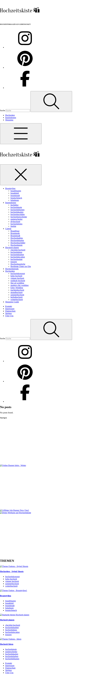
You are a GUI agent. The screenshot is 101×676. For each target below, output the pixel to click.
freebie (13, 226)
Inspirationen (10, 117)
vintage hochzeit (17, 278)
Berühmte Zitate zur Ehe (21, 266)
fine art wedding (17, 283)
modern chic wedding (20, 285)
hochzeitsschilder (18, 214)
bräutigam (15, 200)
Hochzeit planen (12, 247)
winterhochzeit (17, 299)
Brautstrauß (15, 236)
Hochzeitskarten (17, 240)
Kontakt (8, 306)
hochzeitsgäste (16, 259)
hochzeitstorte (16, 207)
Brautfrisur (15, 231)
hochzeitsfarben (11, 656)
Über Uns (9, 316)
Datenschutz (10, 311)
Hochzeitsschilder (18, 243)
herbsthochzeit (16, 297)
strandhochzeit (16, 292)
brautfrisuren (16, 191)
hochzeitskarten (17, 212)
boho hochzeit (16, 276)
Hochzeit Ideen (6, 644)
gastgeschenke (16, 219)
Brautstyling (10, 188)
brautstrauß (15, 195)
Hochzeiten (10, 115)
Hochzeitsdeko (17, 238)
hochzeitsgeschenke (19, 217)
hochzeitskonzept (18, 273)
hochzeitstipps (16, 252)
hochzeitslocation (18, 257)
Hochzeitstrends (12, 269)
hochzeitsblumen (17, 210)
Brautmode (15, 233)
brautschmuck (16, 198)
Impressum (9, 309)
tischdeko (14, 205)
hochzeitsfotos (16, 224)
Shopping (9, 120)
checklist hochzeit (18, 250)
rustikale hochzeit (18, 280)
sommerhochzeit (17, 295)
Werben (8, 313)
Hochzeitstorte (16, 245)
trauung (14, 262)
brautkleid (15, 193)
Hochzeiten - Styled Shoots (12, 571)
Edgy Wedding (17, 288)
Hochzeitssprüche (18, 264)
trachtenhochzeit (17, 290)
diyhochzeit (15, 221)
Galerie (8, 228)
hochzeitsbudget (17, 254)
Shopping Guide (12, 302)
